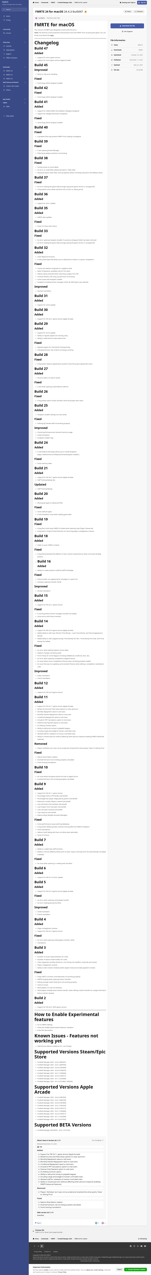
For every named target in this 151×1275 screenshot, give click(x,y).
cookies (46, 1270)
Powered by (90, 1261)
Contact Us (47, 1252)
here (52, 35)
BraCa (43, 18)
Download (40, 1215)
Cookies (55, 1252)
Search (8, 9)
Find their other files (53, 18)
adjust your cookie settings (94, 1270)
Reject (119, 1269)
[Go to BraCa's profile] (36, 18)
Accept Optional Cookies (136, 1269)
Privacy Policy (38, 1252)
